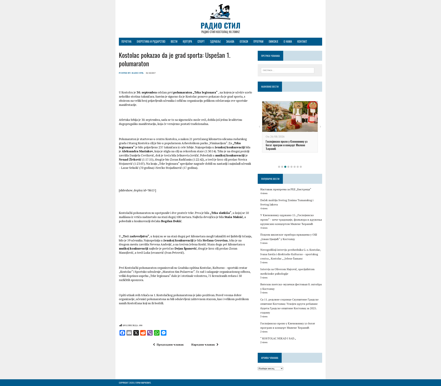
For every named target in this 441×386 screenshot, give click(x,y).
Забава (230, 41)
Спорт (201, 41)
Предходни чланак (170, 344)
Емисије (273, 41)
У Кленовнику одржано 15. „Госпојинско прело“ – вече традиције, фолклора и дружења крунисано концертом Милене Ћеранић (291, 219)
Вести (174, 41)
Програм (258, 41)
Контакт (302, 41)
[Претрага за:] (287, 70)
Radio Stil (138, 73)
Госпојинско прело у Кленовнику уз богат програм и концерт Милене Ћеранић (286, 145)
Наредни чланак (203, 344)
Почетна (126, 41)
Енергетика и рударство (151, 41)
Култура (187, 41)
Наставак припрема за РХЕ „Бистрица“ (285, 189)
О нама (288, 41)
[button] (279, 167)
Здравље (215, 41)
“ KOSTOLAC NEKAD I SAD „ (278, 338)
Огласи (244, 41)
